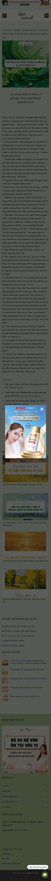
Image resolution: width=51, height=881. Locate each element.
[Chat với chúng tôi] (44, 874)
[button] (4, 878)
